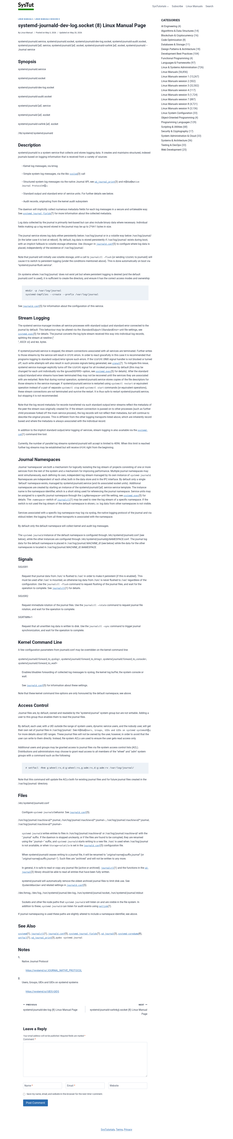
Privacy (128, 1129)
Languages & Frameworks (175, 62)
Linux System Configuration (176, 113)
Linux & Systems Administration (179, 67)
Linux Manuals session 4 (175, 90)
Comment (29, 1039)
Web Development (171, 149)
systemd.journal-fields (37, 213)
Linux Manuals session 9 (175, 108)
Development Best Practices (176, 53)
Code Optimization (171, 39)
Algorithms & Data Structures (177, 30)
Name (28, 1085)
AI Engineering (169, 26)
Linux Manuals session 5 (175, 94)
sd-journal (107, 933)
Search (209, 6)
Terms (119, 1129)
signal (116, 363)
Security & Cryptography (174, 131)
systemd (22, 933)
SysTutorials (108, 1129)
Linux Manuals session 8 (47, 19)
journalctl (63, 499)
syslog (73, 174)
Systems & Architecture (174, 140)
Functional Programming (175, 58)
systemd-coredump (128, 933)
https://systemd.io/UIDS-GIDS (42, 991)
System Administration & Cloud (178, 135)
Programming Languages (175, 122)
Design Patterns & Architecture (178, 49)
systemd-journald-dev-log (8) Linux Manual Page (50, 1007)
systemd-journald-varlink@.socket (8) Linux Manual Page (118, 1009)
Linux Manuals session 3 (175, 85)
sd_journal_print (104, 182)
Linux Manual (27, 32)
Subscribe (177, 6)
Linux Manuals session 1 (175, 76)
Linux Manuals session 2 (175, 81)
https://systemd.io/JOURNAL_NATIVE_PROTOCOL (54, 970)
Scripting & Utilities (171, 126)
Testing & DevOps (171, 145)
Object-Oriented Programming (177, 117)
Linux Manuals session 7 (175, 99)
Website (114, 1085)
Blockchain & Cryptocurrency (177, 35)
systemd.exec (25, 334)
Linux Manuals (194, 6)
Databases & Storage (173, 44)
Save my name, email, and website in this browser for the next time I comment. (65, 1094)
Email (71, 1085)
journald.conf (104, 244)
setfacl (22, 937)
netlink (103, 906)
